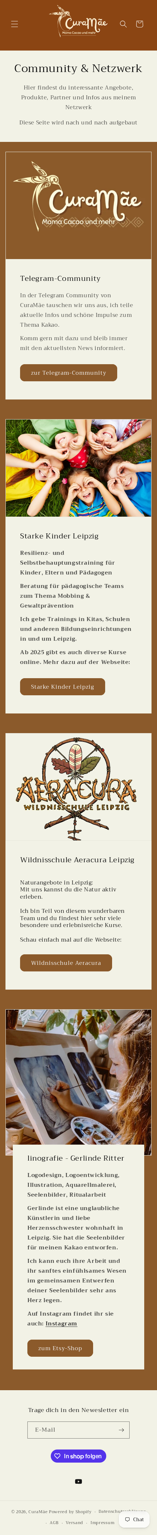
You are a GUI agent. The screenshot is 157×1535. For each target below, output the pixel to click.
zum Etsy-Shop (60, 1348)
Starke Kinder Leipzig (62, 686)
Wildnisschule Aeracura (66, 963)
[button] (15, 24)
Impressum (102, 1522)
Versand (74, 1522)
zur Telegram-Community (68, 373)
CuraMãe (38, 1511)
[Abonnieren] (121, 1430)
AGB (54, 1522)
